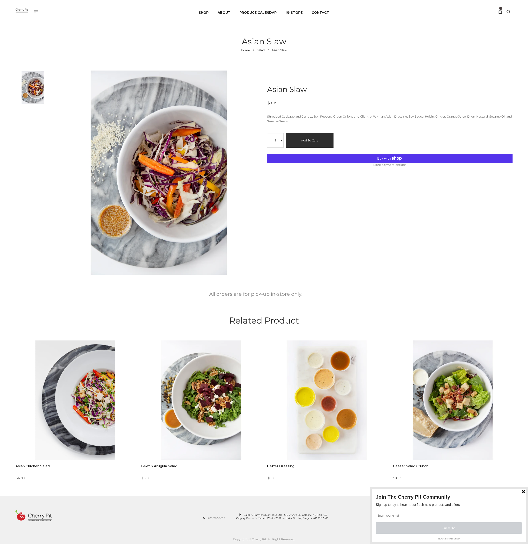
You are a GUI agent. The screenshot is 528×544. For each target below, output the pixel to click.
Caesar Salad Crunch (410, 466)
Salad (261, 50)
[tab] (255, 295)
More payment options (389, 165)
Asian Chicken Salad (32, 466)
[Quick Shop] (135, 428)
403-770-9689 (216, 518)
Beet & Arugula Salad (159, 466)
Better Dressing (281, 466)
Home (245, 50)
